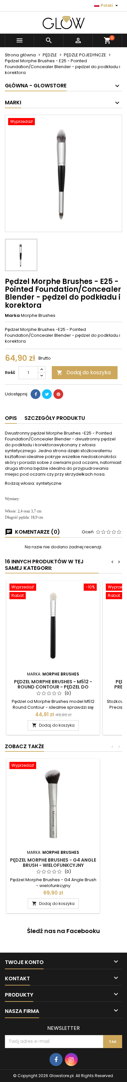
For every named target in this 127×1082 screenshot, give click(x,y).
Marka (12, 316)
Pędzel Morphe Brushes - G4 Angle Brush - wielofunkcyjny (53, 862)
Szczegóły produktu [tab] (54, 418)
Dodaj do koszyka (84, 372)
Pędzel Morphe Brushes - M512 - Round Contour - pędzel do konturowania (53, 686)
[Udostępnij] (35, 394)
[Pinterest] (58, 394)
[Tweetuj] (47, 394)
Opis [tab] (11, 418)
